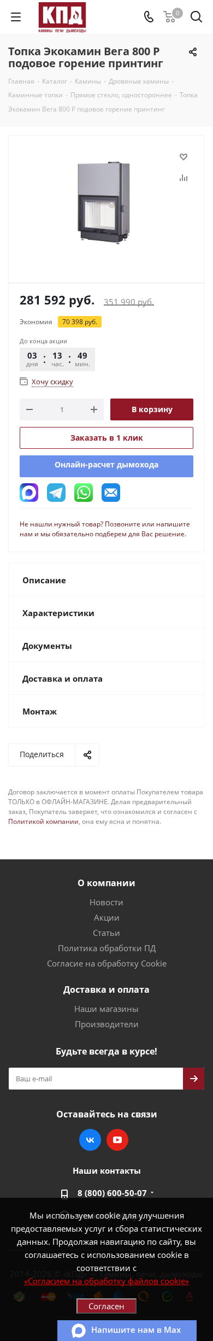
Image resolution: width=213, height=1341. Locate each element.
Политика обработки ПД (107, 947)
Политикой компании (43, 821)
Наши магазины (106, 1008)
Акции (107, 917)
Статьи (106, 932)
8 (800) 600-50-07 (112, 1192)
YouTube (117, 1140)
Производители (107, 1023)
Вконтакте (90, 1140)
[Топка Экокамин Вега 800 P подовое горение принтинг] (106, 204)
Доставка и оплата (106, 989)
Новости (106, 902)
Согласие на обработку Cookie (107, 963)
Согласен (106, 1306)
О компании (106, 883)
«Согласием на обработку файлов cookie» (106, 1280)
